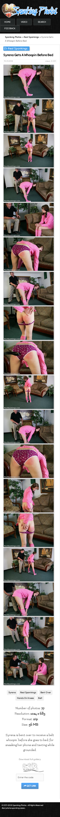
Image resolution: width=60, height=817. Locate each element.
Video (24, 22)
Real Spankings (17, 48)
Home (7, 22)
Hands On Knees (25, 698)
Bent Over (45, 692)
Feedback (9, 28)
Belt (40, 698)
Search (42, 22)
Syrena (12, 692)
